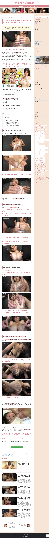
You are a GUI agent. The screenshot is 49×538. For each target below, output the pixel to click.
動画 (6, 455)
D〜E (35, 31)
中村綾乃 (37, 137)
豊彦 (36, 172)
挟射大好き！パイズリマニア (39, 45)
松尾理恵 (37, 160)
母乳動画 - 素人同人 (28, 6)
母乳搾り (9, 454)
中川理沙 (43, 135)
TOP (13, 6)
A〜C (35, 30)
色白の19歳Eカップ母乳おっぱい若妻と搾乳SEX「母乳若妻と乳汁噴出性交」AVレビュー (23, 487)
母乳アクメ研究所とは (23, 534)
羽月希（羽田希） (38, 170)
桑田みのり (37, 162)
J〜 (35, 35)
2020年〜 (36, 27)
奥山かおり (41, 141)
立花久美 (37, 168)
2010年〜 (36, 24)
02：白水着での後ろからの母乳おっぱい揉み (13, 120)
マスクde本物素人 (37, 44)
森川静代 (37, 164)
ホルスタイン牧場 (37, 40)
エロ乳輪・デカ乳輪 (6, 453)
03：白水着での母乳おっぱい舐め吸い (12, 122)
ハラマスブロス (37, 43)
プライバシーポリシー (30, 534)
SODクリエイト (38, 129)
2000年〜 (36, 22)
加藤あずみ (42, 139)
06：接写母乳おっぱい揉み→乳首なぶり (12, 123)
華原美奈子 (45, 170)
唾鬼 (36, 141)
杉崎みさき (37, 158)
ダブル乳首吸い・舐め (12, 453)
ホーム (12, 534)
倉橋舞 (36, 139)
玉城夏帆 (42, 164)
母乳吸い (6, 454)
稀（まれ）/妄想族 (43, 166)
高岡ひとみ (41, 172)
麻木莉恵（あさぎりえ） (39, 174)
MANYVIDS (37, 127)
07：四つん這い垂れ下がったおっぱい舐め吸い (13, 125)
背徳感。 (36, 42)
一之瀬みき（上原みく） (39, 133)
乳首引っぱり (23, 453)
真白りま (37, 166)
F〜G (35, 32)
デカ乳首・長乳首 (18, 453)
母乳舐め (12, 454)
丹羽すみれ (42, 137)
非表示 (8, 117)
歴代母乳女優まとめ (20, 6)
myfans (42, 127)
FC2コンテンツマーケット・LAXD (40, 125)
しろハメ (36, 49)
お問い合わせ (35, 534)
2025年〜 (36, 28)
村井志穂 (43, 158)
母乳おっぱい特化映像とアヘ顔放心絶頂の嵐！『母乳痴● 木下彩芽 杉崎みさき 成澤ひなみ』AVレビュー (23, 511)
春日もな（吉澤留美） (10, 455)
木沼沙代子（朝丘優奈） (39, 156)
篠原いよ (42, 168)
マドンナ (43, 131)
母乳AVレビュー (36, 6)
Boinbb (4, 455)
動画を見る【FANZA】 (16, 447)
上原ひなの (37, 135)
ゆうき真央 (44, 129)
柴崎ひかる (42, 160)
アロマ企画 (37, 131)
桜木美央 (43, 162)
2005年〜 (36, 23)
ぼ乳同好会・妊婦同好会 (38, 41)
